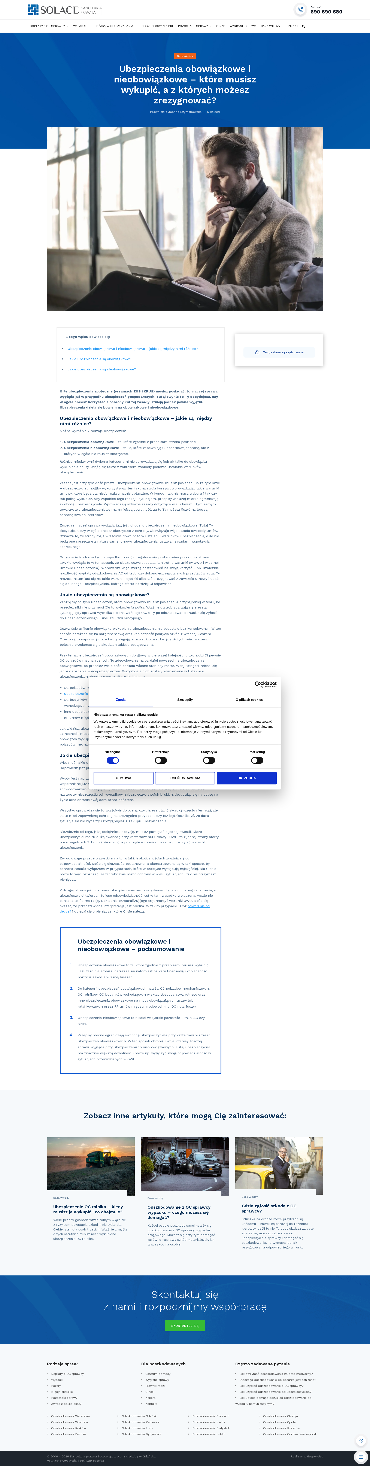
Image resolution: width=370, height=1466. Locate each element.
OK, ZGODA (246, 778)
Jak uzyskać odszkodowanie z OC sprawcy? (272, 1385)
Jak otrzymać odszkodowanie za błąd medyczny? (276, 1373)
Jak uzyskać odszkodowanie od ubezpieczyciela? (276, 1391)
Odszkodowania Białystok (211, 1428)
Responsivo (315, 1456)
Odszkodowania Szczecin (210, 1416)
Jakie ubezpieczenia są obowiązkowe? (99, 359)
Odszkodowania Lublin (208, 1434)
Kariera (150, 1397)
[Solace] (64, 9)
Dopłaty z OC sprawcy (47, 26)
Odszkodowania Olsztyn (280, 1416)
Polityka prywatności (62, 1460)
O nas (220, 26)
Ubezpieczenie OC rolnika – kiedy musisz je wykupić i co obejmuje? (88, 1209)
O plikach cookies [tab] (249, 699)
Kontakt (291, 26)
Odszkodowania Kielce (208, 1422)
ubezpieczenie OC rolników (86, 694)
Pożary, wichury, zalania (113, 26)
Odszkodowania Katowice (141, 1422)
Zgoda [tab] (121, 699)
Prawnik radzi (155, 1385)
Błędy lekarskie (62, 1391)
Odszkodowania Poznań (68, 1434)
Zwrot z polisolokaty (66, 1403)
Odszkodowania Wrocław (69, 1422)
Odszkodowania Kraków (68, 1428)
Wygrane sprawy (243, 26)
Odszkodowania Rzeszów (281, 1428)
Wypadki (79, 26)
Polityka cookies (92, 1460)
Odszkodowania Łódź (137, 1428)
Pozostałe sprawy (193, 26)
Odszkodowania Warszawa (70, 1416)
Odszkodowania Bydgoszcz (142, 1434)
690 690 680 (326, 10)
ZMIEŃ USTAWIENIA (185, 778)
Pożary (56, 1385)
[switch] (161, 760)
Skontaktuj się (185, 1326)
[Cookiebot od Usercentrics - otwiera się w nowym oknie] (258, 684)
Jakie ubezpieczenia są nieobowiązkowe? (102, 369)
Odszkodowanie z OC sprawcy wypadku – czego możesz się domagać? (179, 1212)
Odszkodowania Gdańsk (139, 1416)
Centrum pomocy (157, 1373)
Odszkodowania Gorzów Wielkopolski (290, 1434)
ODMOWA (123, 778)
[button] (303, 26)
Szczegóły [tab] (185, 699)
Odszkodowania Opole (279, 1422)
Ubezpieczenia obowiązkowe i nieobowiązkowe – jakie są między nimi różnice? (133, 349)
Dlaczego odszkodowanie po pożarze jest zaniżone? (278, 1379)
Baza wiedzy (270, 26)
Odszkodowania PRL (158, 26)
